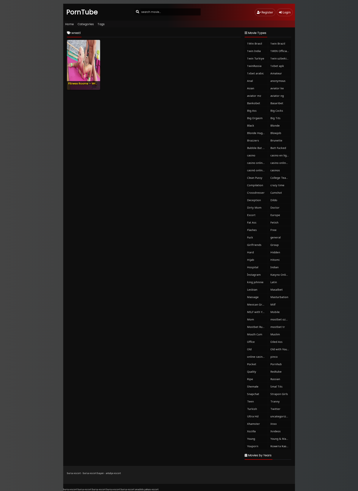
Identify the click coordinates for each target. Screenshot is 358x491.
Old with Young (280, 349)
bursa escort (74, 473)
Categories (86, 24)
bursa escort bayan (93, 473)
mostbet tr (277, 327)
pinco (274, 356)
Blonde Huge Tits (257, 133)
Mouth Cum (254, 334)
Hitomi (275, 260)
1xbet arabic (255, 73)
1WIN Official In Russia (280, 51)
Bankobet (253, 103)
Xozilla (251, 431)
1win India (254, 51)
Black (250, 125)
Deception (254, 200)
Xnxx (273, 424)
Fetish (274, 222)
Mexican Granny (257, 304)
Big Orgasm (255, 118)
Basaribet (276, 103)
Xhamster (253, 424)
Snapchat (253, 394)
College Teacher (280, 178)
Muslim (275, 334)
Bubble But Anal (257, 148)
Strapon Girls (279, 394)
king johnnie (255, 282)
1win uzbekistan (280, 58)
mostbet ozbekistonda (280, 319)
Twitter (275, 409)
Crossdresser (256, 192)
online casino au (257, 356)
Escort (251, 215)
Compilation (255, 185)
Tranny (275, 401)
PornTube (82, 12)
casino (251, 155)
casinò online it (257, 170)
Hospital (252, 267)
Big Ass (252, 110)
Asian (250, 88)
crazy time (277, 185)
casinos (275, 170)
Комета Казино (280, 446)
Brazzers (253, 140)
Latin (273, 282)
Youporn (252, 446)
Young (251, 438)
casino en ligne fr (280, 155)
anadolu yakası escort (146, 489)
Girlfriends (254, 245)
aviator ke (277, 88)
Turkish (252, 409)
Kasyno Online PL (280, 274)
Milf (273, 304)
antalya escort (113, 473)
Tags (101, 24)
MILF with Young (257, 312)
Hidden (275, 252)
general (275, 237)
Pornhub (276, 364)
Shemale (252, 386)
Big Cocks (276, 110)
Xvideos (275, 431)
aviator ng (277, 95)
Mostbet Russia (257, 327)
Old (249, 349)
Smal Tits (276, 386)
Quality (251, 371)
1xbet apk (277, 66)
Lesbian (252, 289)
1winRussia (254, 66)
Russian (275, 379)
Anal (250, 81)
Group (274, 245)
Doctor (275, 207)
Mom (250, 319)
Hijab (250, 260)
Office (251, 342)
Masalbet (276, 289)
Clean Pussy (254, 178)
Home (69, 24)
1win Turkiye (255, 58)
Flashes (252, 230)
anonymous (277, 81)
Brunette (276, 140)
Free (273, 230)
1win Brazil (277, 43)
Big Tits (275, 118)
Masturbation (279, 297)
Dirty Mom (254, 207)
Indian (274, 267)
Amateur (276, 73)
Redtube (276, 371)
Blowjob (275, 133)
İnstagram (254, 274)
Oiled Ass (276, 342)
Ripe (250, 379)
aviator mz (254, 95)
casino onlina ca (257, 163)
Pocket (251, 364)
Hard (250, 252)
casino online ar (280, 163)
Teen (250, 401)
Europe (275, 215)
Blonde (275, 125)
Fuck (250, 237)
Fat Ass (251, 222)
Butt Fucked (278, 148)
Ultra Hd (252, 416)
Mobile (275, 312)
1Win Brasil (254, 43)
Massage (253, 297)
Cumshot (276, 192)
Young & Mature (280, 438)
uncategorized (279, 416)
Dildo (273, 200)
